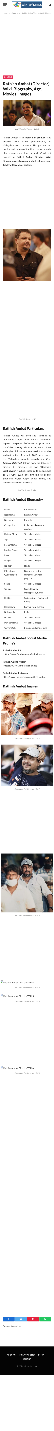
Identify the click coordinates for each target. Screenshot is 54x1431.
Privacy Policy (27, 1355)
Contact (27, 1359)
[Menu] (5, 4)
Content (8, 77)
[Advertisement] (27, 47)
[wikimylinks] (27, 4)
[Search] (49, 4)
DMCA (41, 1355)
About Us (12, 1355)
